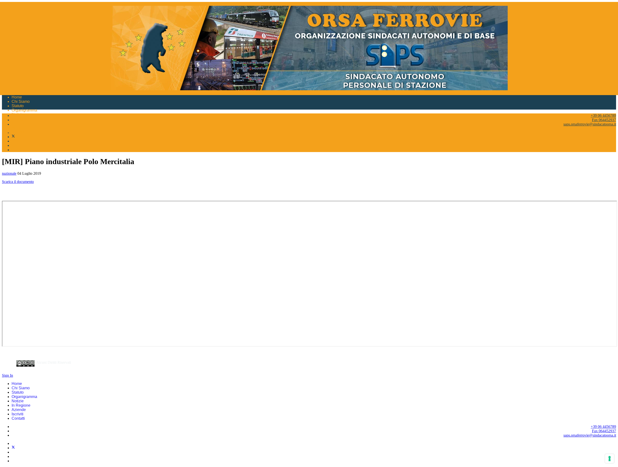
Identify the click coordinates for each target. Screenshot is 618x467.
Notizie (18, 114)
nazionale (9, 173)
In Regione (21, 119)
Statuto (18, 106)
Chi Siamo (21, 101)
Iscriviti (17, 127)
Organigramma (24, 110)
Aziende (19, 123)
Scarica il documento (18, 182)
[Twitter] (13, 137)
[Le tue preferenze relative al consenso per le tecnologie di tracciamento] (609, 458)
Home (17, 97)
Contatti (18, 132)
